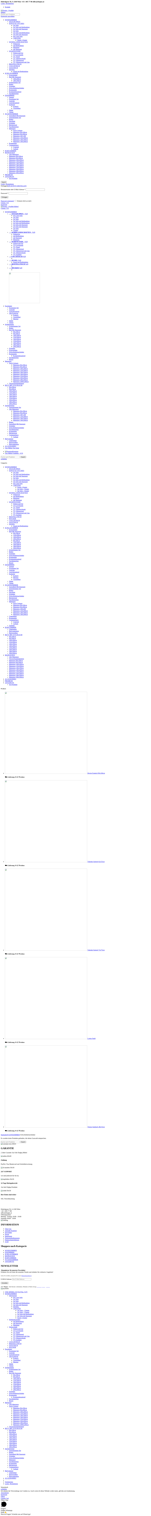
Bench (11, 359)
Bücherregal (13, 125)
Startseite (4, 1135)
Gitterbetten (13, 441)
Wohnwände (13, 1327)
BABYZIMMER (10, 151)
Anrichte (12, 101)
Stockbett (12, 121)
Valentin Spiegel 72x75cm (96, 950)
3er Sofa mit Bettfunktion (21, 33)
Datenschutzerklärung (12, 1240)
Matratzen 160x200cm (16, 169)
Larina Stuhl (92, 1038)
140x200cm (17, 339)
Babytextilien (13, 442)
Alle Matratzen (14, 154)
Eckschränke (13, 75)
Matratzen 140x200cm (20, 141)
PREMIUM (9, 175)
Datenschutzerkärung (26, 1275)
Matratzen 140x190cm (20, 140)
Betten (11, 84)
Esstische (12, 105)
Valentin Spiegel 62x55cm (96, 862)
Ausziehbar (17, 108)
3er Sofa (16, 31)
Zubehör (12, 625)
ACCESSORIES (10, 679)
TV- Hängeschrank (19, 58)
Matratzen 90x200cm (20, 134)
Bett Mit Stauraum (15, 77)
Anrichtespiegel (14, 103)
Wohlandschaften (14, 1320)
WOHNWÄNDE (15, 51)
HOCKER (12, 518)
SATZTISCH (13, 68)
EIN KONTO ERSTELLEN (17, 186)
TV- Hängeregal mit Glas (21, 62)
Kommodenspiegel (15, 92)
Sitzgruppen (13, 1296)
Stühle (11, 110)
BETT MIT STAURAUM (13, 635)
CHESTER (17, 38)
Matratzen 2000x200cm (21, 381)
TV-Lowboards (18, 55)
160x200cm (17, 79)
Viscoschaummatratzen (16, 383)
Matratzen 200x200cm (16, 173)
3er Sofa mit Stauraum (20, 34)
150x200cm (17, 341)
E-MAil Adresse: (6, 1279)
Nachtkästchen (14, 93)
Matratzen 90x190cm (20, 132)
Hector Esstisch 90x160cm (96, 773)
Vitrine (11, 112)
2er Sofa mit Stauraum (20, 29)
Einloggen (4, 197)
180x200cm (17, 81)
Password (4, 193)
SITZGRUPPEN (14, 22)
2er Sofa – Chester (23, 1312)
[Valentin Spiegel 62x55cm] (46, 862)
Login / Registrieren (11, 1484)
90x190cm (16, 332)
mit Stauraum (17, 49)
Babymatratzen (14, 444)
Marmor (15, 319)
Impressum (8, 1236)
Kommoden (13, 90)
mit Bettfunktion (18, 46)
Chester (15, 230)
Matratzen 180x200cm (16, 171)
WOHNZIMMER (11, 20)
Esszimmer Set (14, 99)
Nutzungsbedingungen (12, 1238)
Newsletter (8, 1232)
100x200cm (17, 335)
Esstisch (15, 106)
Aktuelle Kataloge (11, 1231)
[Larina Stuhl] (46, 1038)
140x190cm (13, 394)
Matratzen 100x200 (19, 609)
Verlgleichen (9, 1482)
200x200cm (17, 346)
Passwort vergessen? (7, 201)
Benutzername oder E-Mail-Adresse (13, 189)
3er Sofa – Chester (23, 1310)
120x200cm (17, 337)
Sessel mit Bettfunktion (20, 71)
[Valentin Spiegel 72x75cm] (46, 950)
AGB (7, 1242)
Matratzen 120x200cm (20, 138)
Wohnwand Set (18, 53)
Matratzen (12, 129)
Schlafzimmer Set (14, 82)
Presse (7, 1234)
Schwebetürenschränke (16, 88)
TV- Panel (16, 57)
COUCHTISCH (14, 66)
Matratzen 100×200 (19, 136)
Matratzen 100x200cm (16, 160)
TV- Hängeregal (18, 60)
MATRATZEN (10, 152)
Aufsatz (15, 149)
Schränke (12, 86)
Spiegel (11, 97)
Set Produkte (13, 178)
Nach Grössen (17, 130)
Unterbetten (13, 616)
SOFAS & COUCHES (16, 23)
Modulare (16, 47)
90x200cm (16, 334)
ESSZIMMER (9, 95)
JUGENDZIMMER (11, 114)
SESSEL (12, 69)
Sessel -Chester (22, 40)
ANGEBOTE (9, 176)
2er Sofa (16, 25)
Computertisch (13, 145)
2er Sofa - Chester (23, 489)
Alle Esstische (13, 313)
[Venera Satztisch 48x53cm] (46, 1127)
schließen (4, 459)
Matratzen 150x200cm (16, 167)
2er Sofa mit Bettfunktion (21, 27)
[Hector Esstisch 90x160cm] (46, 773)
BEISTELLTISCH (15, 64)
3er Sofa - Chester (23, 491)
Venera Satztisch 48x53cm (96, 1127)
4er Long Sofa (17, 36)
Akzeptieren (5, 1493)
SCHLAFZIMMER (11, 73)
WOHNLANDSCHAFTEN (18, 42)
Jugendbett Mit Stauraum (17, 116)
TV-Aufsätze (17, 254)
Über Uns (8, 1229)
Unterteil (16, 147)
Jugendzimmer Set (15, 117)
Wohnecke (16, 44)
